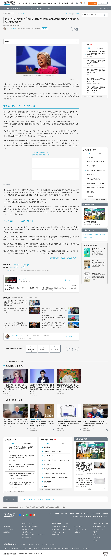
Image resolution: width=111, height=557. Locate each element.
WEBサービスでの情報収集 (10, 548)
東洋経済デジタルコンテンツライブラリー (33, 534)
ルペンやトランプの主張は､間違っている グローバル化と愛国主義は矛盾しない (15, 325)
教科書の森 (77, 532)
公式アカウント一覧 (41, 544)
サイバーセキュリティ (9, 529)
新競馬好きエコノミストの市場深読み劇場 (96, 187)
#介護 (21, 267)
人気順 (40, 3)
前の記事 (69, 14)
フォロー (45, 28)
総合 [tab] (89, 48)
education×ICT (7, 526)
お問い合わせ (85, 548)
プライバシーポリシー (26, 548)
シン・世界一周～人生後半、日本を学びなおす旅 (96, 170)
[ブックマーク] (73, 29)
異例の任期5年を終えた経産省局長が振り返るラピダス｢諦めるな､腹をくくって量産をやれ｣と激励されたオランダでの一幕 (84, 467)
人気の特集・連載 (89, 150)
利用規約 (95, 540)
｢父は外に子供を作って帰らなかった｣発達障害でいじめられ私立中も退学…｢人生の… (96, 53)
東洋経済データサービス (58, 532)
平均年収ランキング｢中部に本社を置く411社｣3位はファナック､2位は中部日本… (96, 79)
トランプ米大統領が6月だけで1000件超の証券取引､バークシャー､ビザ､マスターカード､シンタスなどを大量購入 (15, 421)
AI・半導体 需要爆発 (90, 222)
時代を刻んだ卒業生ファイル (95, 179)
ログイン (103, 3)
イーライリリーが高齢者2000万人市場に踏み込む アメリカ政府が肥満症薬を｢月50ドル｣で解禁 (69, 423)
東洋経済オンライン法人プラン (60, 526)
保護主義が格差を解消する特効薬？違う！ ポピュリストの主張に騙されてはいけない (15, 310)
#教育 (103, 234)
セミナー (56, 3)
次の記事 (75, 14)
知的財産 (36, 548)
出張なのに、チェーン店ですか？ (96, 161)
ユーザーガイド (97, 537)
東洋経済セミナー (56, 534)
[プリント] (77, 29)
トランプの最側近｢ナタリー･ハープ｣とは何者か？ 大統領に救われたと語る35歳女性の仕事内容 (95, 423)
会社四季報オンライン (28, 529)
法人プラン (96, 534)
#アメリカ (23, 264)
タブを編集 (103, 8)
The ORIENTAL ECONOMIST (30, 526)
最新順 (25, 3)
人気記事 (86, 44)
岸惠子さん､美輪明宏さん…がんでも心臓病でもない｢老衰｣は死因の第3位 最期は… (96, 71)
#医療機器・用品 (87, 238)
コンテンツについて (98, 529)
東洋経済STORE (26, 532)
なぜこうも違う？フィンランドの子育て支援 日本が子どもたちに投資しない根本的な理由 (15, 303)
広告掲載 (52, 544)
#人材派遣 (12, 267)
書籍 (70, 3)
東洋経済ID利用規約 (63, 548)
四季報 (64, 3)
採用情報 (31, 544)
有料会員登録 (92, 3)
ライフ (36, 8)
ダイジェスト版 (91, 166)
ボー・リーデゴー (12, 28)
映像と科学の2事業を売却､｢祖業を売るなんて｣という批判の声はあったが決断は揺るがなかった (42, 423)
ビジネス (7, 8)
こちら (76, 79)
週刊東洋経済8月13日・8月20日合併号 (63, 258)
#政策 (15, 264)
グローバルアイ (22, 279)
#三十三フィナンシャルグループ (92, 234)
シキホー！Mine (26, 537)
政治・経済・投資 (16, 8)
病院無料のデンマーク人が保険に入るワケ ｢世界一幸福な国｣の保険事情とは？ (54, 318)
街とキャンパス (91, 174)
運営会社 (23, 544)
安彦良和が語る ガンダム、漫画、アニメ (96, 183)
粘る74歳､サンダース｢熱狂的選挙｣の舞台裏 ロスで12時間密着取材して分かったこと (54, 310)
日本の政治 (90, 196)
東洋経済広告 (78, 526)
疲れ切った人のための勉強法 (98, 249)
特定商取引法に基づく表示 (48, 548)
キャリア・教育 (28, 8)
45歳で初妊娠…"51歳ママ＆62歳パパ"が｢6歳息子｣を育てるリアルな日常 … (96, 62)
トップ (20, 3)
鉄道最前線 (90, 157)
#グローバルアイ (21, 14)
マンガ (50, 3)
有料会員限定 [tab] (100, 48)
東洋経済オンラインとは (89, 14)
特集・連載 (32, 3)
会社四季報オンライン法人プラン (61, 529)
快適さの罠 (95, 261)
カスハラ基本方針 (75, 548)
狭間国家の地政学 (97, 273)
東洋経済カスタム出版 (80, 529)
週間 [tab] (100, 153)
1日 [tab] (89, 153)
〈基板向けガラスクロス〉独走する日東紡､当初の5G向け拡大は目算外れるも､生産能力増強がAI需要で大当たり (84, 482)
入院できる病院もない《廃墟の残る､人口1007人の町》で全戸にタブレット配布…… (96, 88)
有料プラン (96, 532)
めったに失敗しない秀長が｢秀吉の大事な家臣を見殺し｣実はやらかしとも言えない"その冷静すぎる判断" (53, 325)
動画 (44, 3)
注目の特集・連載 (88, 204)
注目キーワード (88, 230)
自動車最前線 (90, 192)
